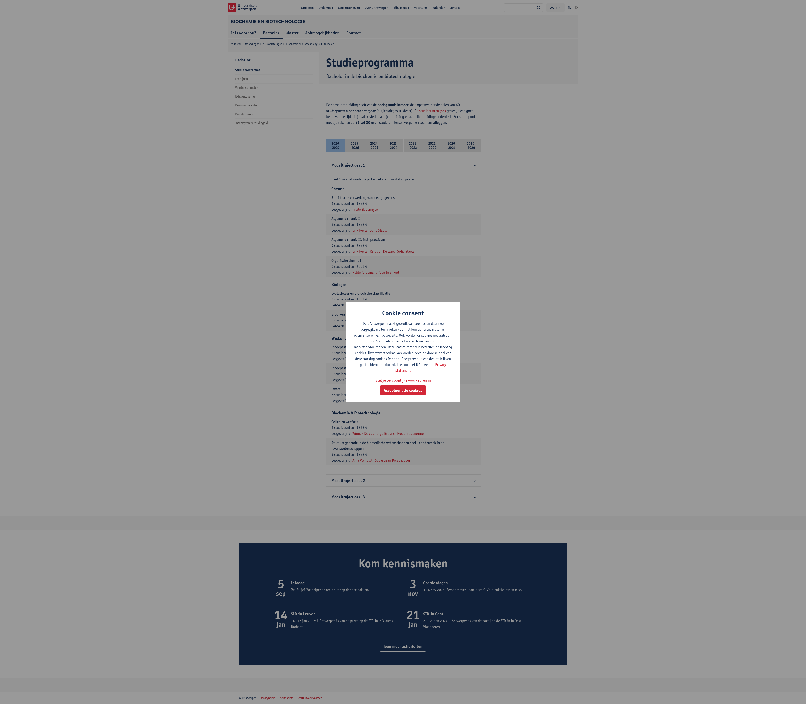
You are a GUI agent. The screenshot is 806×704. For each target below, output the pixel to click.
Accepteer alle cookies (403, 390)
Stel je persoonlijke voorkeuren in (403, 380)
